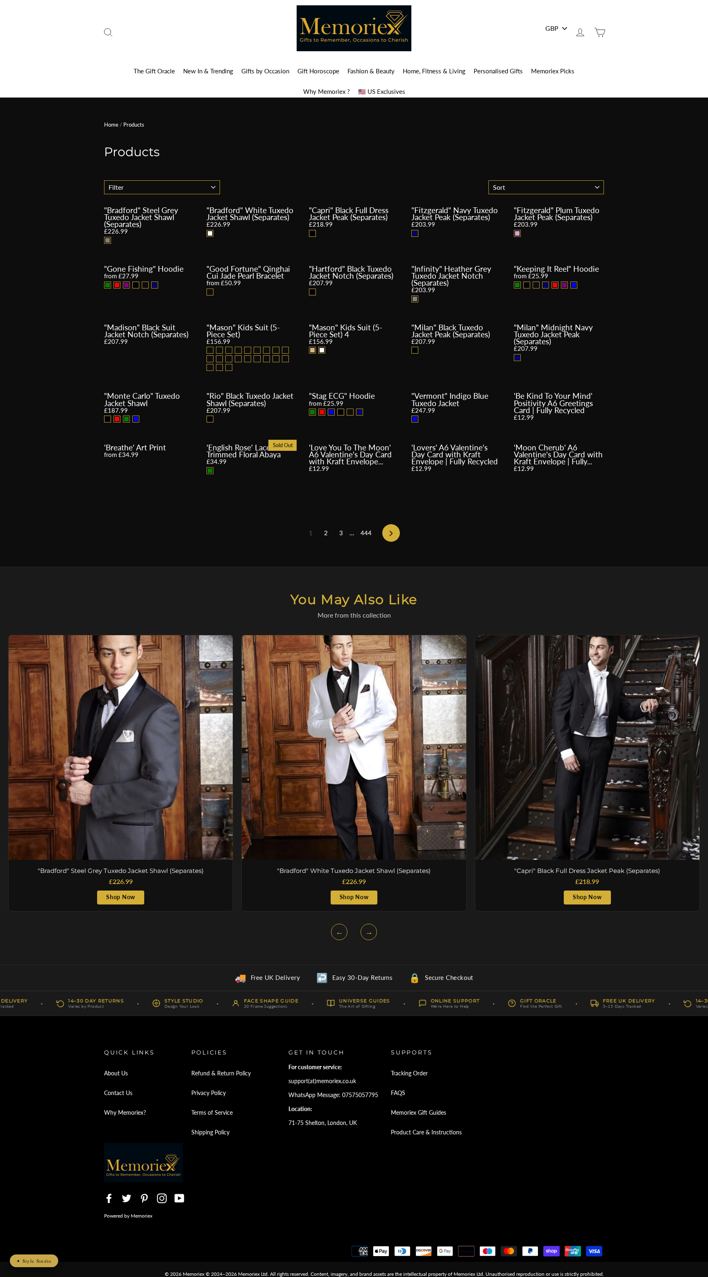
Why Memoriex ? (326, 91)
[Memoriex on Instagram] (162, 1198)
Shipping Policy (210, 1132)
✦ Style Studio (34, 1261)
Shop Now (120, 897)
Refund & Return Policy (221, 1073)
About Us (116, 1073)
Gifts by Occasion (265, 71)
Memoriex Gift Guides (418, 1112)
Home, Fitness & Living (434, 71)
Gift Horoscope (318, 71)
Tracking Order (409, 1073)
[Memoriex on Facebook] (109, 1198)
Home (111, 124)
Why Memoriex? (125, 1112)
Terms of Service (212, 1112)
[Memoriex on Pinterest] (144, 1198)
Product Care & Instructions (426, 1132)
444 (366, 532)
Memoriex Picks (552, 71)
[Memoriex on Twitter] (127, 1198)
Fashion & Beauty (371, 71)
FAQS (398, 1092)
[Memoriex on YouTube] (179, 1198)
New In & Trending (208, 71)
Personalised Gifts (498, 71)
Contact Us (118, 1092)
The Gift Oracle (154, 71)
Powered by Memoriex (128, 1216)
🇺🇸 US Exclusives (381, 91)
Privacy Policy (208, 1092)
